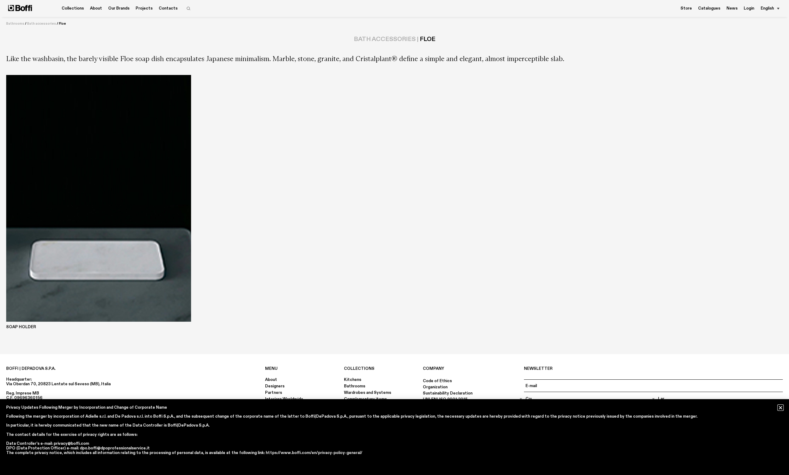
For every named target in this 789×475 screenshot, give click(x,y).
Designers (274, 386)
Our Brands (118, 8)
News (732, 8)
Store (686, 8)
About (271, 379)
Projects (144, 8)
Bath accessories (41, 24)
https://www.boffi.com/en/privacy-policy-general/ (314, 452)
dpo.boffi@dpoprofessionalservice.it (115, 448)
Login (749, 8)
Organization (435, 387)
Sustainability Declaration (447, 393)
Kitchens (352, 379)
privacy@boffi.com (71, 443)
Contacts (168, 8)
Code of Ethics (437, 380)
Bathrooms (15, 24)
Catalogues (709, 8)
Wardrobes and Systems (367, 392)
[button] (780, 407)
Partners (273, 392)
